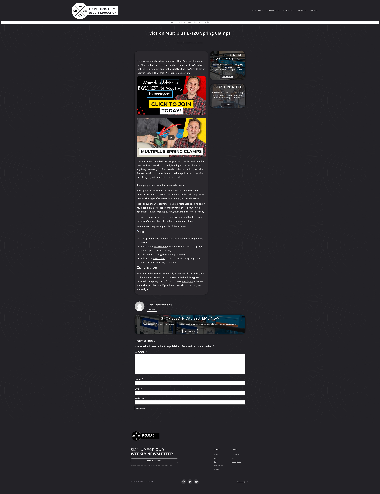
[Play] (171, 137)
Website (139, 398)
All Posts (152, 309)
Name (139, 379)
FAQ (233, 458)
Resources (287, 11)
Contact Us (235, 455)
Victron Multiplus (161, 61)
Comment (141, 352)
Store (216, 458)
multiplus (187, 281)
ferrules (167, 185)
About (312, 11)
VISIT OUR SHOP (257, 11)
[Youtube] (196, 481)
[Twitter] (190, 481)
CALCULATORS (271, 11)
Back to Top (241, 482)
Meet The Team (219, 465)
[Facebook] (183, 481)
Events (216, 469)
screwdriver (171, 207)
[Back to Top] (248, 482)
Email (138, 389)
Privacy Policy (236, 462)
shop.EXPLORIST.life (201, 22)
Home (216, 455)
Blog (215, 462)
